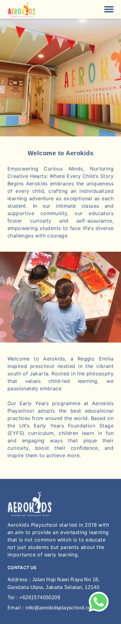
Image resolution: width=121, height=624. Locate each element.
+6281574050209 (39, 597)
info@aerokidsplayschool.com (60, 607)
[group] (60, 77)
